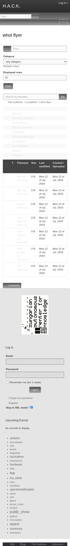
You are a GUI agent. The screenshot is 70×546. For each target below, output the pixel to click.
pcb (12, 497)
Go (62, 96)
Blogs (23, 544)
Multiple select (11, 66)
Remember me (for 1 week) (25, 382)
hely (12, 468)
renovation (16, 519)
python (14, 516)
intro (12, 482)
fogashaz (15, 452)
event (13, 449)
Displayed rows (12, 72)
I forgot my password (20, 398)
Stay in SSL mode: (17, 407)
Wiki (12, 544)
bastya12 (16, 113)
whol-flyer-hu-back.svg (22, 221)
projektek (32, 102)
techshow (15, 532)
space (14, 524)
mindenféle (18, 132)
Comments (13, 285)
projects (16, 150)
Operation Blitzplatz (22, 136)
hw (12, 473)
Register (13, 403)
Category (8, 56)
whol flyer (13, 35)
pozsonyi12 (18, 141)
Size (33, 162)
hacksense (16, 460)
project (14, 507)
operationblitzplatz (22, 489)
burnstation (16, 442)
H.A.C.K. (11, 5)
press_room (17, 504)
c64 (12, 445)
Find (8, 86)
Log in (62, 2)
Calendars (57, 544)
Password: (12, 369)
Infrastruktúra (19, 122)
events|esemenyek (22, 118)
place (13, 500)
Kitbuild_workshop (22, 127)
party (13, 493)
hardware (16, 464)
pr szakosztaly (19, 145)
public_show (19, 512)
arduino (15, 438)
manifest (15, 485)
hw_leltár (16, 478)
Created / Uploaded (59, 164)
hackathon (17, 456)
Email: (9, 355)
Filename (22, 162)
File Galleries (15, 102)
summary (16, 528)
